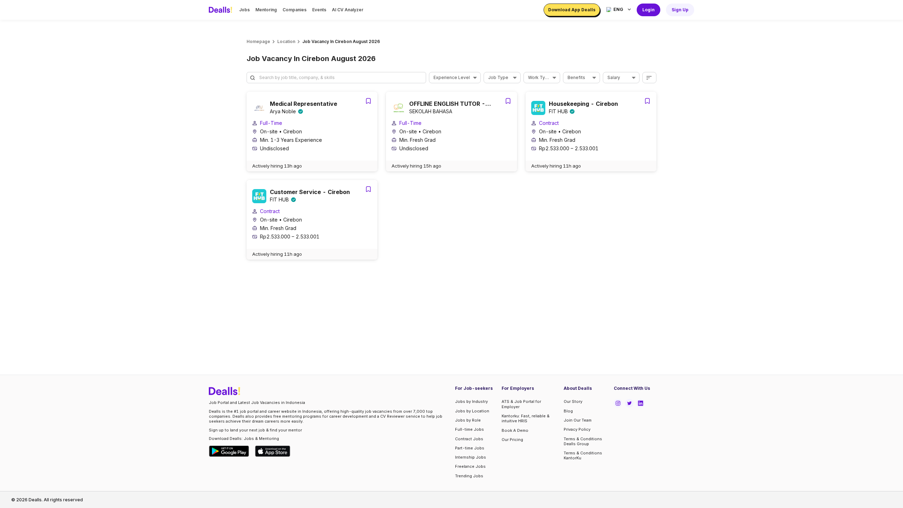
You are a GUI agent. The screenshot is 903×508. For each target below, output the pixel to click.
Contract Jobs (469, 438)
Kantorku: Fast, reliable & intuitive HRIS (526, 418)
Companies (295, 9)
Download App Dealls (571, 9)
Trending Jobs (469, 475)
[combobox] (452, 77)
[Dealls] (221, 10)
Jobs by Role (468, 420)
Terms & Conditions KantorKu (583, 455)
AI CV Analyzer (347, 9)
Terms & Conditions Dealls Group (583, 441)
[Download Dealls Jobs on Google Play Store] (229, 451)
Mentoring (266, 9)
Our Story (573, 401)
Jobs (244, 9)
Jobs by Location (472, 411)
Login (648, 9)
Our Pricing (512, 439)
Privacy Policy (577, 429)
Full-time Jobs (469, 429)
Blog (568, 411)
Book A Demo (515, 430)
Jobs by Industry (471, 401)
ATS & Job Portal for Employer (521, 404)
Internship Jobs (470, 457)
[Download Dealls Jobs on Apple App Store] (272, 451)
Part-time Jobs (469, 448)
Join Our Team (578, 420)
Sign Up (680, 9)
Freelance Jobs (470, 466)
